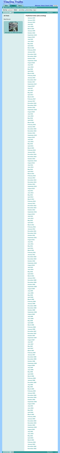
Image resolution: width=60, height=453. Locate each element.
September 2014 (32, 160)
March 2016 (31, 122)
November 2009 (32, 282)
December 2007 (32, 331)
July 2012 (30, 216)
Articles (6, 7)
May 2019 (30, 43)
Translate (55, 5)
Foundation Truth (15, 7)
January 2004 (31, 418)
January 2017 (31, 101)
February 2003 (32, 442)
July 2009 (30, 290)
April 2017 (30, 94)
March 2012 (31, 224)
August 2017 (31, 86)
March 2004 (31, 414)
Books (10, 7)
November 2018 (32, 56)
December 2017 (32, 79)
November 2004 (32, 397)
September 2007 (32, 337)
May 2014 (30, 169)
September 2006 (32, 363)
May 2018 (30, 69)
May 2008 (30, 320)
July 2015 (30, 139)
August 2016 (31, 111)
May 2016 (30, 118)
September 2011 (32, 237)
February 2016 (32, 124)
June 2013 (30, 192)
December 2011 (32, 231)
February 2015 (32, 150)
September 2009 (32, 286)
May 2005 (30, 386)
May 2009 (30, 295)
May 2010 (30, 271)
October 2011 (31, 235)
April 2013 (30, 197)
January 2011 (31, 254)
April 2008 (30, 322)
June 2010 (30, 269)
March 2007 (31, 350)
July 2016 (30, 114)
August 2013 (31, 188)
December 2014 (32, 154)
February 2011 (32, 252)
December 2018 (32, 54)
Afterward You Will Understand (13, 32)
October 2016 (31, 107)
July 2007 (30, 342)
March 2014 (31, 173)
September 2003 (32, 427)
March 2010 (31, 276)
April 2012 (30, 222)
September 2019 (32, 35)
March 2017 (31, 96)
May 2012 (30, 220)
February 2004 (32, 416)
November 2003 (32, 423)
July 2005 (30, 384)
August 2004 (31, 403)
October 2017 (31, 82)
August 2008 (31, 314)
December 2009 (32, 280)
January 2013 (31, 203)
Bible (6, 5)
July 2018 (30, 65)
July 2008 (30, 316)
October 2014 (31, 158)
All (3, 7)
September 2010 (32, 263)
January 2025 (31, 18)
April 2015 (30, 146)
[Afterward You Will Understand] (13, 31)
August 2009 (31, 288)
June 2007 (30, 344)
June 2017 (30, 90)
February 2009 (32, 301)
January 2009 (31, 303)
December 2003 (32, 421)
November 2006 (32, 359)
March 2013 (31, 199)
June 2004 (30, 408)
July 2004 (30, 406)
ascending (21, 10)
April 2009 (30, 297)
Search (47, 5)
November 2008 (32, 308)
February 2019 (32, 50)
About (42, 5)
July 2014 (30, 165)
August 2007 (31, 340)
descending (29, 10)
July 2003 (30, 431)
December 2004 (32, 395)
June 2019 (30, 41)
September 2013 (32, 186)
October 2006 (31, 361)
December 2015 (32, 128)
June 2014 (30, 167)
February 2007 (32, 352)
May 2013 (30, 195)
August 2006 (31, 365)
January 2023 (31, 22)
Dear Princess (34, 7)
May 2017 (30, 92)
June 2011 (30, 244)
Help (51, 5)
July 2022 (30, 24)
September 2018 (32, 60)
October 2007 (31, 335)
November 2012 (32, 207)
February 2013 (32, 201)
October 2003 (31, 425)
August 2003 (31, 429)
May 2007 (30, 346)
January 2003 (31, 444)
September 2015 (32, 135)
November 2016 (32, 105)
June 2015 (30, 141)
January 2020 (31, 30)
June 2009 (30, 293)
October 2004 (31, 399)
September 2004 (32, 401)
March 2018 (31, 73)
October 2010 (31, 261)
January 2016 (31, 126)
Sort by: (5, 10)
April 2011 (30, 248)
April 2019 (30, 45)
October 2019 (31, 33)
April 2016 (30, 120)
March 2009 (31, 299)
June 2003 (30, 433)
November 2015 (32, 131)
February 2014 (32, 175)
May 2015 (30, 143)
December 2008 (32, 305)
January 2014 (31, 177)
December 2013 (32, 180)
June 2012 (30, 218)
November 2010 (32, 259)
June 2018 (30, 67)
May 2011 (30, 246)
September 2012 (32, 212)
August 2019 (31, 37)
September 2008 (32, 312)
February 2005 (32, 391)
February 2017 (32, 99)
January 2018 (31, 77)
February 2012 (32, 227)
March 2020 (31, 28)
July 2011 (30, 241)
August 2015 (31, 137)
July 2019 (30, 39)
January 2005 (31, 393)
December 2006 (32, 357)
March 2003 (31, 440)
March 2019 (31, 47)
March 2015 (31, 148)
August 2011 (31, 239)
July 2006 (30, 367)
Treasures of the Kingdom (25, 7)
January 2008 (31, 329)
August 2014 (31, 163)
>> (56, 12)
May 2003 (30, 435)
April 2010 (30, 273)
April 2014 (30, 171)
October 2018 (31, 58)
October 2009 (31, 284)
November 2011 (32, 233)
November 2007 (32, 333)
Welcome (37, 5)
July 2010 (30, 267)
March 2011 (31, 250)
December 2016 (32, 103)
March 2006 (31, 376)
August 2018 (31, 62)
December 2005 (32, 382)
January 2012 (31, 229)
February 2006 (32, 378)
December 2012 (32, 205)
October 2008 (31, 310)
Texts (13, 5)
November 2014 (32, 156)
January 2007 (31, 354)
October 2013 (31, 184)
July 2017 (30, 88)
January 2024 (31, 20)
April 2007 (30, 348)
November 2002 (32, 448)
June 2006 (30, 369)
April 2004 (30, 412)
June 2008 (30, 318)
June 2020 (30, 26)
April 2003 (30, 438)
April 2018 (30, 71)
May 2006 (30, 371)
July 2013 (30, 190)
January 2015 (31, 152)
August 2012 (31, 214)
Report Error (49, 12)
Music (20, 5)
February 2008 (32, 327)
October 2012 (31, 209)
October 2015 (31, 133)
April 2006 (30, 374)
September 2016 (32, 109)
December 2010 (32, 256)
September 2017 (32, 84)
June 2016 (30, 116)
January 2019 (31, 52)
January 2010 (31, 278)
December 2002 (32, 446)
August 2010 (31, 265)
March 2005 (31, 389)
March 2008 (31, 325)
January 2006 (31, 380)
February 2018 (32, 75)
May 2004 (30, 410)
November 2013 (32, 182)
